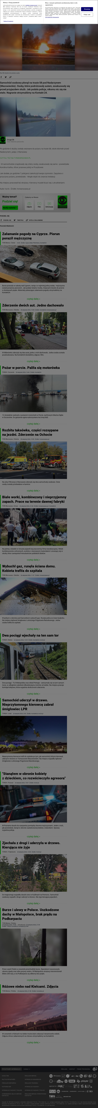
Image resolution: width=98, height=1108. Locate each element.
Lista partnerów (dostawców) (52, 17)
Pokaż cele (87, 14)
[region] (49, 12)
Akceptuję (87, 9)
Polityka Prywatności (8, 21)
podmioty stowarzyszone (31, 5)
